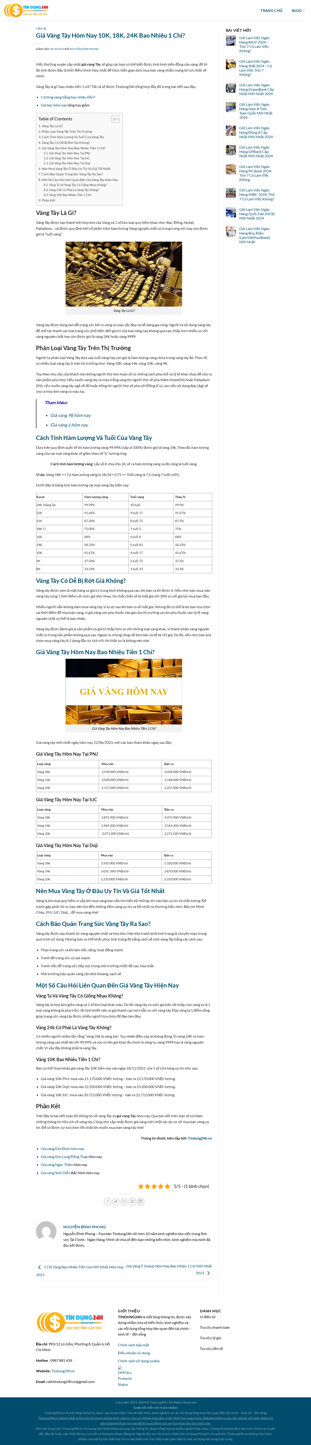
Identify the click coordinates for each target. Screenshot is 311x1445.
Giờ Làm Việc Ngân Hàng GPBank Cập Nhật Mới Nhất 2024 (256, 151)
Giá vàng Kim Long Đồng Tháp (64, 1156)
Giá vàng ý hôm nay (69, 424)
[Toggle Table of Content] (113, 119)
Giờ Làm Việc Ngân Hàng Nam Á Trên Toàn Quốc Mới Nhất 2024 (256, 111)
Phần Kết (48, 200)
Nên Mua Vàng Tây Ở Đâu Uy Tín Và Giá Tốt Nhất (76, 169)
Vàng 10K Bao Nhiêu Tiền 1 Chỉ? (70, 195)
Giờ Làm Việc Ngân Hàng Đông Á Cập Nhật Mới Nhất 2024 (256, 132)
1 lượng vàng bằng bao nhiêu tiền (67, 97)
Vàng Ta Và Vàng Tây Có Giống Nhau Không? (78, 185)
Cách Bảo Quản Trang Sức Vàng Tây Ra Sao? (72, 174)
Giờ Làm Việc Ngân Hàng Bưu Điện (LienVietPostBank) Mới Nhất (254, 235)
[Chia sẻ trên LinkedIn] (140, 1201)
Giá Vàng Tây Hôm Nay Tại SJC (69, 158)
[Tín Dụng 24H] (26, 10)
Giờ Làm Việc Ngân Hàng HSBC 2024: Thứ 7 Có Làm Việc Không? (257, 194)
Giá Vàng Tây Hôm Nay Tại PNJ (69, 153)
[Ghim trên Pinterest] (132, 1201)
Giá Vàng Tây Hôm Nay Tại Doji (70, 163)
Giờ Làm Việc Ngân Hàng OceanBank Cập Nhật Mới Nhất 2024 (256, 89)
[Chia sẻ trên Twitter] (116, 1201)
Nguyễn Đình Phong (84, 48)
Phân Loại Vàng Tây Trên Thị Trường (67, 131)
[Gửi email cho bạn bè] (124, 1201)
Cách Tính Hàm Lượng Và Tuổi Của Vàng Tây (73, 137)
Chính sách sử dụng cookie (139, 1361)
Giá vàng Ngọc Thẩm (57, 1164)
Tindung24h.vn (200, 1138)
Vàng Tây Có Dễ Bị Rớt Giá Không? (66, 143)
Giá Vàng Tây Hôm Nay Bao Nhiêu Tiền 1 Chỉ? (73, 148)
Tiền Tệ (41, 28)
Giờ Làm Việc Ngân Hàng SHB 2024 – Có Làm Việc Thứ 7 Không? (255, 68)
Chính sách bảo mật (133, 1345)
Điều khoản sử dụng (134, 1353)
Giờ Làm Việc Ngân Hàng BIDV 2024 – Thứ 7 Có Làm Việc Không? (254, 44)
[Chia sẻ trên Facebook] (107, 1201)
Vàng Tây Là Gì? (52, 126)
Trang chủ (271, 10)
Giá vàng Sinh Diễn (55, 1173)
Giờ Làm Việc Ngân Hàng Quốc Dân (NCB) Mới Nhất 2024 (257, 213)
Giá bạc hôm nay (54, 105)
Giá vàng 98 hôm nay (70, 415)
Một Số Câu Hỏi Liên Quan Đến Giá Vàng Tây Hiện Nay (80, 180)
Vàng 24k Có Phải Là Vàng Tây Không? (74, 190)
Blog (297, 10)
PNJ (49, 912)
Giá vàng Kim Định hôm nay (62, 1148)
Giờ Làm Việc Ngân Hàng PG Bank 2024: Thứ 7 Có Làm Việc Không (255, 173)
